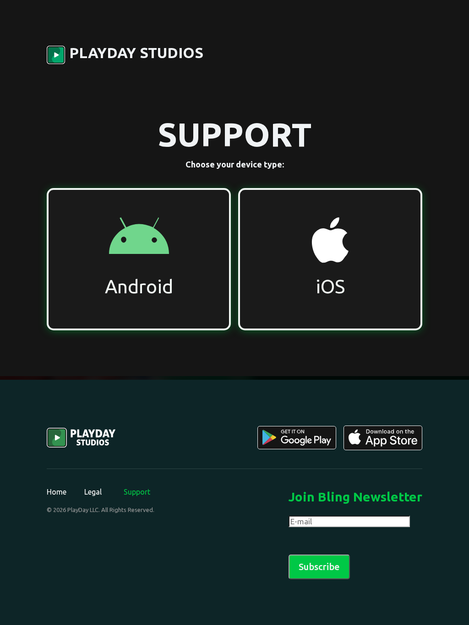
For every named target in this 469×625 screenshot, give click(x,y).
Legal (93, 492)
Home (56, 492)
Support (137, 492)
